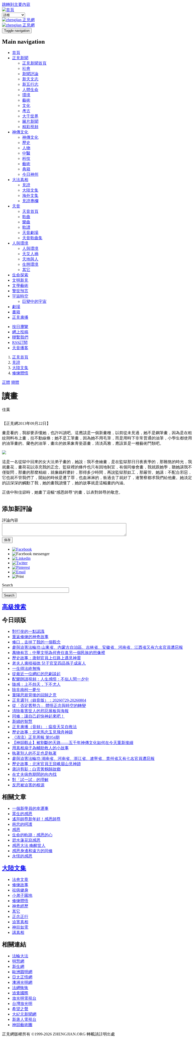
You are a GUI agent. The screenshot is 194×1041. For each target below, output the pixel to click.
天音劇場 (30, 232)
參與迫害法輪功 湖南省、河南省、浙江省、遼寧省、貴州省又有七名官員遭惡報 (83, 758)
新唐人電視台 (24, 1019)
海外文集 (30, 195)
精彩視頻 (30, 127)
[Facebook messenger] (31, 554)
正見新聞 (20, 58)
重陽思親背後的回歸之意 (34, 695)
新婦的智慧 (22, 721)
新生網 (18, 966)
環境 (26, 95)
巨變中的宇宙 (34, 301)
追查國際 (20, 993)
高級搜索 (14, 607)
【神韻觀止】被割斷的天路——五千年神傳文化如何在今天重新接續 (72, 742)
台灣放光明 (22, 1003)
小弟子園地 (22, 895)
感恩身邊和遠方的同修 (32, 851)
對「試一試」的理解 (30, 780)
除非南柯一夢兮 (26, 690)
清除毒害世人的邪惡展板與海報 (40, 711)
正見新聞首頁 (34, 63)
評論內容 (10, 520)
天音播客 (20, 348)
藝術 (26, 100)
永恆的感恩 (22, 856)
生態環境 (30, 264)
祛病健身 (20, 890)
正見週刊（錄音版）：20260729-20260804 (49, 700)
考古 (26, 111)
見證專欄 (30, 201)
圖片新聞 (30, 121)
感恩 (16, 829)
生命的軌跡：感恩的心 (32, 835)
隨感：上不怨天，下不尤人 (36, 684)
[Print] (18, 576)
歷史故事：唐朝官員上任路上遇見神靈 (46, 658)
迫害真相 (20, 922)
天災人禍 (30, 254)
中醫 (26, 153)
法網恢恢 (20, 988)
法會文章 (20, 879)
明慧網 (18, 961)
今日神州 (30, 174)
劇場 (16, 307)
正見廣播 (20, 317)
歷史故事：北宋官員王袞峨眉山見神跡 (46, 764)
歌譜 (26, 227)
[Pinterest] (21, 567)
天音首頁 (30, 211)
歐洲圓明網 (22, 972)
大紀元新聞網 (24, 1014)
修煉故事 (20, 885)
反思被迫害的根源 (28, 785)
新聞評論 (30, 74)
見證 (26, 185)
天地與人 (30, 259)
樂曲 (26, 222)
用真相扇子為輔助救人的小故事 (40, 748)
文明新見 (20, 280)
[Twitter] (20, 563)
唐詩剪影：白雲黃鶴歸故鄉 (36, 769)
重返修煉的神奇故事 (30, 637)
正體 (6, 382)
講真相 (18, 932)
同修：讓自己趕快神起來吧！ (38, 716)
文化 (26, 105)
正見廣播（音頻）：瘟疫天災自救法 (44, 727)
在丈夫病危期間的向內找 (34, 774)
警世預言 (20, 291)
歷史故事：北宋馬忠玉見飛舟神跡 (42, 732)
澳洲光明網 (22, 982)
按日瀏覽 (20, 326)
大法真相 (20, 179)
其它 (26, 269)
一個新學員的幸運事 (30, 808)
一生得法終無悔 (26, 668)
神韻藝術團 (22, 1025)
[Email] (19, 572)
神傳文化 (20, 132)
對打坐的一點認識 (28, 631)
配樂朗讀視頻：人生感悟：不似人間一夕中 (50, 679)
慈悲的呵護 (22, 824)
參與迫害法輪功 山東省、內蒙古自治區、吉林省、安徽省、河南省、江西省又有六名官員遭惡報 (97, 647)
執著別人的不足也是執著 (34, 753)
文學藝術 (20, 285)
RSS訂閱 (20, 342)
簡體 (15, 382)
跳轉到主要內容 (16, 4)
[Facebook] (22, 549)
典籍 (26, 169)
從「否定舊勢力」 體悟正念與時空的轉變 (49, 705)
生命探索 (20, 275)
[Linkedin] (21, 558)
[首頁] (8, 10)
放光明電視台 (24, 998)
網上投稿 (20, 332)
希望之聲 (20, 1009)
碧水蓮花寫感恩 (26, 840)
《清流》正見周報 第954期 (36, 737)
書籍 (16, 312)
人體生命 (30, 89)
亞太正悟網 (22, 977)
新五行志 (30, 84)
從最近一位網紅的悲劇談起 (36, 674)
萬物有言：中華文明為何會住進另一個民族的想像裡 (58, 652)
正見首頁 (20, 357)
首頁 (16, 52)
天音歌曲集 (32, 238)
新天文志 (30, 79)
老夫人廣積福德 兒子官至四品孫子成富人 (49, 663)
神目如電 (20, 927)
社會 (26, 68)
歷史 (26, 142)
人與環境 (20, 243)
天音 (16, 206)
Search (7, 585)
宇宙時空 (20, 296)
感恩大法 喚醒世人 (28, 845)
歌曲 (26, 217)
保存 (7, 540)
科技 (26, 158)
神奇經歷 (20, 906)
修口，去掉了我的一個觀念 (36, 642)
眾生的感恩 (22, 814)
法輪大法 (20, 956)
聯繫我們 (20, 337)
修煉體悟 (20, 373)
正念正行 (20, 916)
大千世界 (30, 116)
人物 (26, 148)
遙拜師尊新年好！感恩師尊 (36, 819)
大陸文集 (30, 190)
